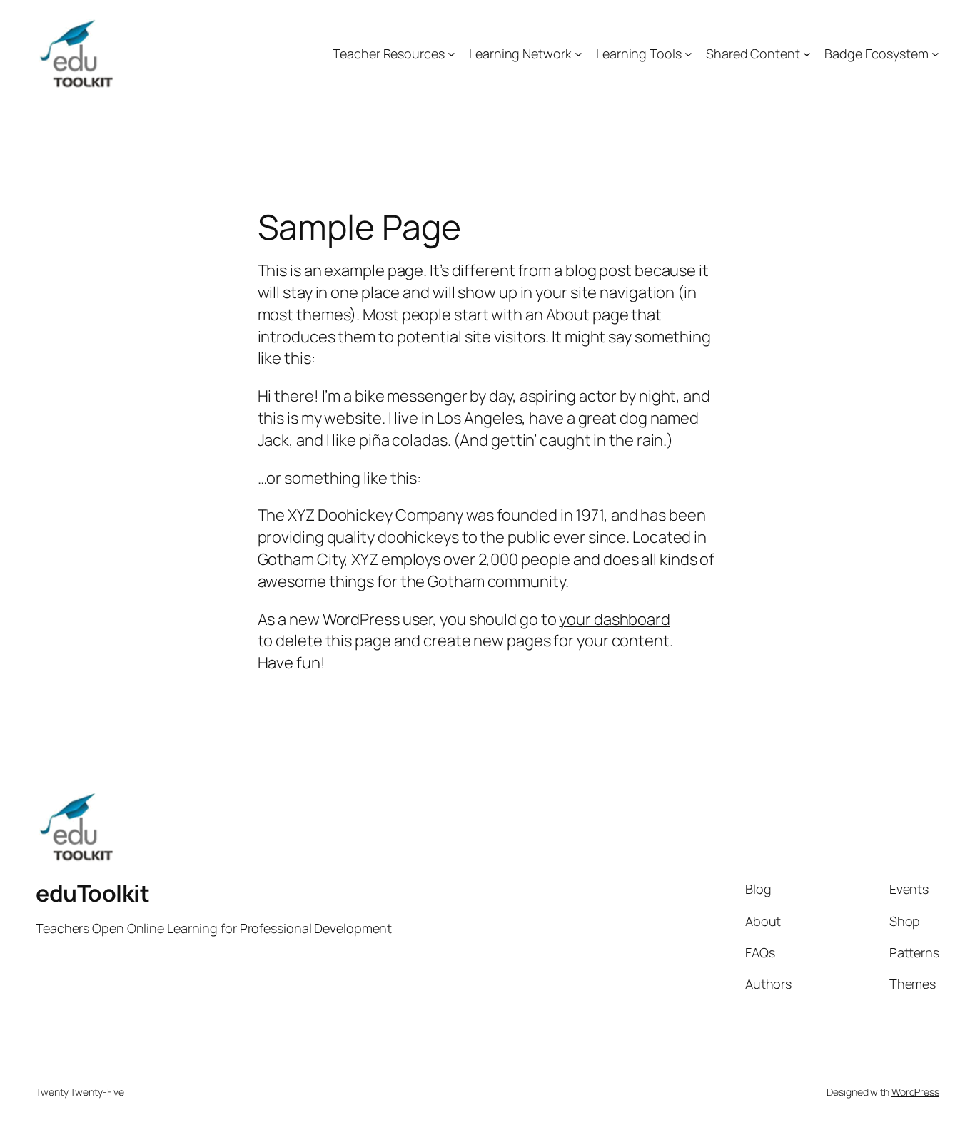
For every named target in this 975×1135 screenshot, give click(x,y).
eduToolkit (92, 893)
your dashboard (614, 619)
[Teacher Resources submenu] (451, 54)
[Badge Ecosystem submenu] (935, 54)
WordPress (915, 1092)
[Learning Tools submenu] (688, 54)
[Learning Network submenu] (578, 54)
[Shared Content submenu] (807, 54)
